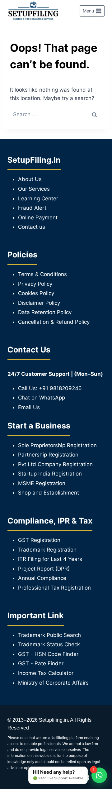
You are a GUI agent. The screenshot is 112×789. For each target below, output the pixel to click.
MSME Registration (41, 483)
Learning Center (38, 198)
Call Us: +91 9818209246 (50, 388)
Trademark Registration (47, 550)
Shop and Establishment (48, 493)
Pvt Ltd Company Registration (55, 464)
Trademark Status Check (49, 644)
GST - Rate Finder (40, 663)
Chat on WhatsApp (41, 398)
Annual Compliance (42, 578)
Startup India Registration (50, 474)
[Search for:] (56, 114)
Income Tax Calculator (45, 673)
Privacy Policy (35, 284)
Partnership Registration (48, 455)
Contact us (31, 227)
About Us (30, 179)
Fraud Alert (32, 208)
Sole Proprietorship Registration (57, 445)
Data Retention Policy (45, 312)
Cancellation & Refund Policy (54, 322)
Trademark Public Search (49, 635)
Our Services (34, 189)
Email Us (29, 407)
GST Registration (39, 540)
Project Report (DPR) (44, 569)
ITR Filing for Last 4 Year (48, 559)
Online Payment (38, 217)
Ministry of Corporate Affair (52, 683)
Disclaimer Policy (39, 303)
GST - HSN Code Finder (48, 654)
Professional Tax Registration (54, 588)
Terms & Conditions (42, 274)
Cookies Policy (36, 293)
